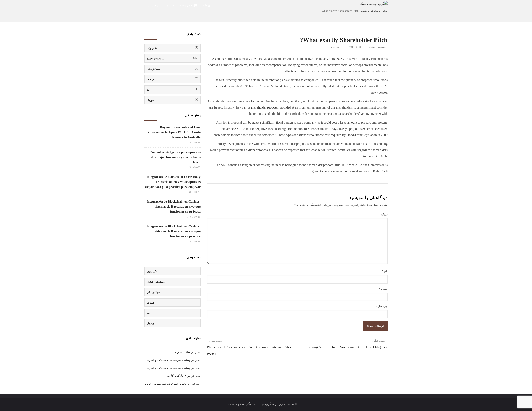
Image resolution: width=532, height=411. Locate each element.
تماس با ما (153, 5)
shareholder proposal (264, 107)
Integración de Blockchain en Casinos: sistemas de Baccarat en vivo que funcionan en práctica (174, 206)
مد (148, 89)
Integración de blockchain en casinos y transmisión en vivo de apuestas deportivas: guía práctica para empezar (173, 182)
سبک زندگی (153, 68)
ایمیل (383, 288)
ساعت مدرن (183, 352)
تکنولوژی (152, 48)
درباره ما (168, 5)
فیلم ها (150, 79)
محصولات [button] (188, 5)
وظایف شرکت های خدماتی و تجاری (169, 360)
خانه (205, 5)
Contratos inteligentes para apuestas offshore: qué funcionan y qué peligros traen (174, 157)
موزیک (150, 100)
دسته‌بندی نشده (378, 46)
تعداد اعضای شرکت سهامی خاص (165, 383)
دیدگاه (384, 214)
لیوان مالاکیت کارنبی (178, 375)
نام (385, 271)
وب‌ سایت (382, 306)
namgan (335, 46)
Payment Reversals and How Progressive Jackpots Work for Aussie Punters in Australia (174, 132)
